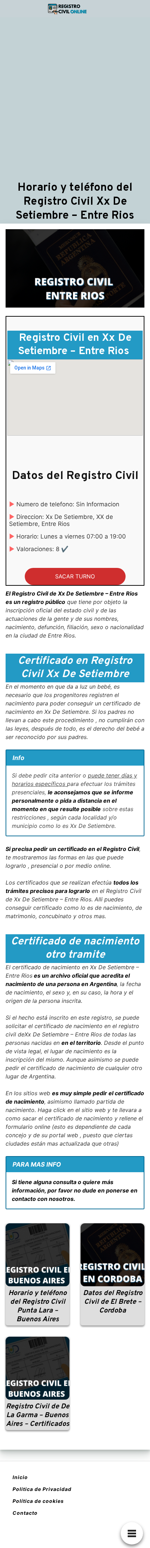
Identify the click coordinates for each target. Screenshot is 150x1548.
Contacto (25, 1513)
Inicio (20, 1477)
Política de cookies (38, 1501)
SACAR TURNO (75, 576)
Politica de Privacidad (42, 1489)
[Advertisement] (75, 98)
